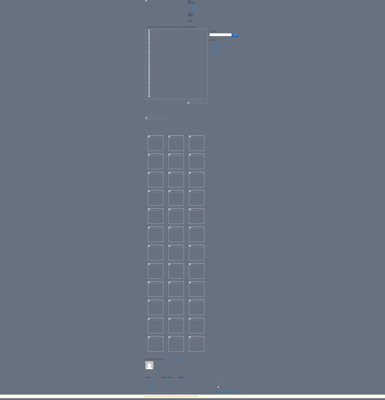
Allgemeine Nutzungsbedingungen (227, 390)
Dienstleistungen (216, 46)
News (192, 19)
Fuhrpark (193, 8)
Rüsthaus (193, 4)
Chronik (192, 10)
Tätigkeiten (193, 12)
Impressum (235, 392)
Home (189, 1)
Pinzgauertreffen (217, 52)
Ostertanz (191, 14)
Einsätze (192, 17)
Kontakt (190, 21)
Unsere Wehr (191, 3)
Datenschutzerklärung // (225, 392)
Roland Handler (172, 359)
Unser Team (193, 6)
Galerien (190, 16)
